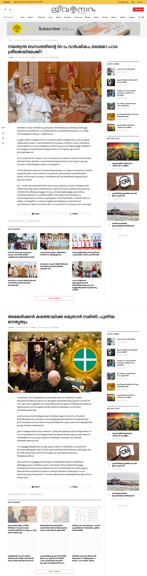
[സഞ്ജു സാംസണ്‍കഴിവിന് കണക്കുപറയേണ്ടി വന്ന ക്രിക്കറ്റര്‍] (111, 93)
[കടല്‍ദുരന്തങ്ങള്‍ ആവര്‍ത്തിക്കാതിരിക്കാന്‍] (123, 212)
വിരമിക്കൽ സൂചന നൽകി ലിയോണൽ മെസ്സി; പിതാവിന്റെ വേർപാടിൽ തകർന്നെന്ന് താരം (21, 558)
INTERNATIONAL (123, 2)
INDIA (133, 2)
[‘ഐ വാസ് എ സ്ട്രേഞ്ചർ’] (111, 71)
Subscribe (138, 9)
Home (22, 17)
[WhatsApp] (3, 143)
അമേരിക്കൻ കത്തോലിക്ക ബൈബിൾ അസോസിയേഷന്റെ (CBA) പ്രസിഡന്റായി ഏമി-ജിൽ (53, 527)
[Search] (139, 17)
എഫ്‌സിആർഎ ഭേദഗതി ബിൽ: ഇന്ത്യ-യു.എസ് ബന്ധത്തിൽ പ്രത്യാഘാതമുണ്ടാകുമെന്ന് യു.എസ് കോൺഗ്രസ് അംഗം (53, 559)
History (105, 17)
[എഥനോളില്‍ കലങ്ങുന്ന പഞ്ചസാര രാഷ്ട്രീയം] (111, 127)
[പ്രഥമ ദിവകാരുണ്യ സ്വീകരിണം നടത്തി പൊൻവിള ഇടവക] (54, 241)
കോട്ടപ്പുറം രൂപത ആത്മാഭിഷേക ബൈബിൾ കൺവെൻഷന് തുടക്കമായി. (22, 282)
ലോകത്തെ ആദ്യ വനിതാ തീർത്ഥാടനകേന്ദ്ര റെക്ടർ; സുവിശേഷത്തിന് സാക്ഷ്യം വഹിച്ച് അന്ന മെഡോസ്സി (22, 529)
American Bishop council (17, 494)
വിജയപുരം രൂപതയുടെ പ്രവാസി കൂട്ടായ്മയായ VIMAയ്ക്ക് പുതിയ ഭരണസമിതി (86, 527)
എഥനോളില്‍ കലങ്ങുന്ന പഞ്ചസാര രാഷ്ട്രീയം (126, 126)
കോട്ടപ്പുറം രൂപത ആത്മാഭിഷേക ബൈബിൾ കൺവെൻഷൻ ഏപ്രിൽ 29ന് (54, 266)
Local (50, 17)
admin (12, 57)
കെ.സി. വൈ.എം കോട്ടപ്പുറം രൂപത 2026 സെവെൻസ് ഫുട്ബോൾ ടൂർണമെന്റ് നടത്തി (21, 254)
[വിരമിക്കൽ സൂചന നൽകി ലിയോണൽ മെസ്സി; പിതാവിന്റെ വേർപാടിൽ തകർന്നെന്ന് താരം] (22, 545)
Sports (114, 17)
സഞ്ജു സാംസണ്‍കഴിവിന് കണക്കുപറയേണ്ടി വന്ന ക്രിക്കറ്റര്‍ (126, 93)
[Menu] (143, 17)
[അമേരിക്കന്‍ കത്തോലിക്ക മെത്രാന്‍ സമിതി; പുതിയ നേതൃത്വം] (54, 362)
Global (58, 17)
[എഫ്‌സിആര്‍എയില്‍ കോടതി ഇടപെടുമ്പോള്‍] (123, 182)
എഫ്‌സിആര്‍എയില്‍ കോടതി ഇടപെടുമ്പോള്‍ (124, 194)
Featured (78, 17)
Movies (88, 17)
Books (96, 17)
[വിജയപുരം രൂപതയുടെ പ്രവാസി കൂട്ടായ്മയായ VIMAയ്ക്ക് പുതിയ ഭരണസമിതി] (86, 514)
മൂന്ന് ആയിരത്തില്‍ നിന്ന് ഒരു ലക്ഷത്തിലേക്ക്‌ (128, 115)
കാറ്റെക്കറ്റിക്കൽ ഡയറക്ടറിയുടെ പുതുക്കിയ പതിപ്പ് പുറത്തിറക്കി (86, 253)
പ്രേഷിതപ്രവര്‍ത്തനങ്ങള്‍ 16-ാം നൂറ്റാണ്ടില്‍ (126, 105)
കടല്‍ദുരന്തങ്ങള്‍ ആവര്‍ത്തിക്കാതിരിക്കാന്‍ (123, 224)
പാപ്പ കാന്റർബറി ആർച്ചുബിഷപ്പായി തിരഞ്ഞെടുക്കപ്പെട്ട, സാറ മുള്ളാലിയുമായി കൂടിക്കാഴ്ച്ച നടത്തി (84, 285)
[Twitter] (3, 138)
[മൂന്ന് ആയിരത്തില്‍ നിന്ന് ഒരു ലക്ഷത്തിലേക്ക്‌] (111, 116)
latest (30, 17)
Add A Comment (55, 298)
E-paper (132, 17)
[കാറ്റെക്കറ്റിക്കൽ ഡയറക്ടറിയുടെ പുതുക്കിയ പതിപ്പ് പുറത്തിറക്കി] (86, 241)
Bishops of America (36, 494)
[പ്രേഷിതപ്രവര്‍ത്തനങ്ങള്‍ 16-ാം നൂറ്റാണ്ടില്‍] (111, 106)
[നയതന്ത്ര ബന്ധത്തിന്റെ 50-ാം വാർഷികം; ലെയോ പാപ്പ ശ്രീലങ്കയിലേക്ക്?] (54, 92)
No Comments (44, 57)
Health (122, 17)
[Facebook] (3, 133)
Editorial (41, 17)
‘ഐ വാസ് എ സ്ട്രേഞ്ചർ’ (126, 69)
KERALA (139, 2)
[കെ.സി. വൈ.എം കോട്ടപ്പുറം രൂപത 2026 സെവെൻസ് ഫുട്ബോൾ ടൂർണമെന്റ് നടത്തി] (22, 241)
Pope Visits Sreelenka (16, 221)
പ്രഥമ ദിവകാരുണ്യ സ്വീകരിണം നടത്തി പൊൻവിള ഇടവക (53, 253)
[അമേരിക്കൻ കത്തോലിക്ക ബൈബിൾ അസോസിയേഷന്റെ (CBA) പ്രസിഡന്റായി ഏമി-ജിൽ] (54, 514)
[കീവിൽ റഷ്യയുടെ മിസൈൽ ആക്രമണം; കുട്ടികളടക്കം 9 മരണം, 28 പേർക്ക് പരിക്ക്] (86, 545)
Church (33, 57)
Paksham (67, 17)
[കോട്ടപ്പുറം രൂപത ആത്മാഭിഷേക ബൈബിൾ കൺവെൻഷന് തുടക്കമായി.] (22, 269)
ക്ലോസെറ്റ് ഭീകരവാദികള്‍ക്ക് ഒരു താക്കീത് (28, 2)
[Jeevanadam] (73, 9)
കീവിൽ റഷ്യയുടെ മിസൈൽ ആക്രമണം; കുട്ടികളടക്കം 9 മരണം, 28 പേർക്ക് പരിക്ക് (84, 558)
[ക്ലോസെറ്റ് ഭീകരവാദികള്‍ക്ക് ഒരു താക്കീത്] (111, 82)
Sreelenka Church (33, 221)
